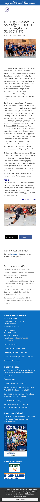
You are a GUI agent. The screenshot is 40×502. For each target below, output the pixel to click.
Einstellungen (20, 499)
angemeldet (15, 254)
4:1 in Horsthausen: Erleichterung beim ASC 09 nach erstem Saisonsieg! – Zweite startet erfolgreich (19, 283)
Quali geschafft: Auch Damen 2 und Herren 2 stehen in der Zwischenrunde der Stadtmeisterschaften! (19, 292)
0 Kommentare (20, 35)
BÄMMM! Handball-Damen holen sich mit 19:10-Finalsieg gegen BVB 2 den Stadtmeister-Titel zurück (19, 275)
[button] (11, 237)
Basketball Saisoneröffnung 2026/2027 (17, 269)
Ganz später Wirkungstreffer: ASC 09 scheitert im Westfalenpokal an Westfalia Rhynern (18, 300)
